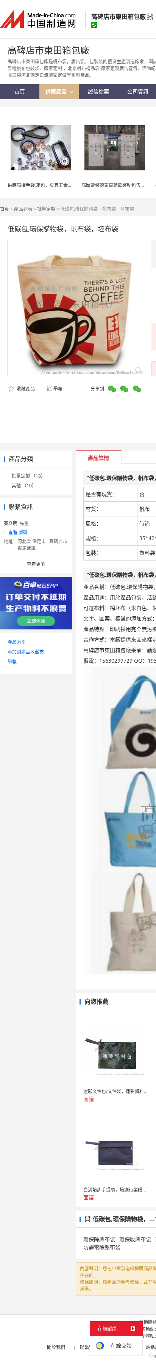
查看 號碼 (18, 532)
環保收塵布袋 (135, 1239)
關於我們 (56, 1347)
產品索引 (17, 642)
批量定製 (46, 209)
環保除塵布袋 (99, 1239)
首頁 (4, 209)
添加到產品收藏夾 (26, 652)
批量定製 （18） (28, 476)
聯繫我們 (89, 1347)
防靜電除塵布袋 (101, 1247)
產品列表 (23, 209)
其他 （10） (24, 485)
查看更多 (36, 564)
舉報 (57, 389)
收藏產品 (25, 389)
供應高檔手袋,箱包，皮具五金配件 (42, 185)
